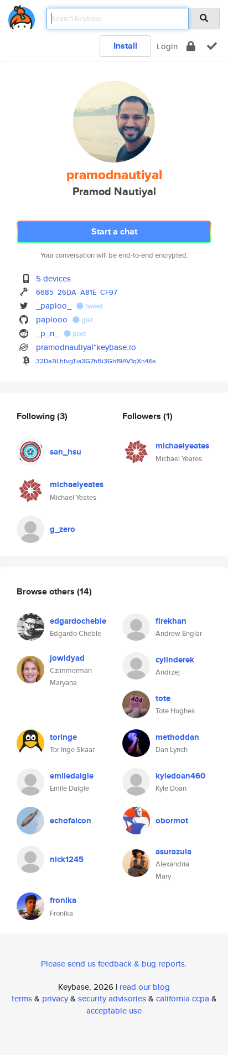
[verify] (212, 46)
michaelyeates (76, 484)
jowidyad (67, 658)
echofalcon (70, 820)
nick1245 (67, 859)
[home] (21, 15)
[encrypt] (190, 46)
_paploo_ (53, 305)
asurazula (173, 851)
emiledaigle (72, 776)
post (78, 333)
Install (125, 45)
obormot (172, 820)
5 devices (53, 278)
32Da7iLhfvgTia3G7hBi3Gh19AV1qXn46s (96, 360)
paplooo (52, 319)
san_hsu (65, 452)
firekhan (171, 621)
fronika (63, 900)
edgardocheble (78, 621)
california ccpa (182, 998)
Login (167, 46)
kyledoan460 (180, 776)
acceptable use (114, 1010)
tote (163, 698)
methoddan (177, 737)
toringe (63, 737)
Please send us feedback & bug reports (113, 963)
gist (86, 320)
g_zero (62, 529)
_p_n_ (47, 333)
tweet (93, 306)
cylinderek (175, 660)
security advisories (112, 998)
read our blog (145, 987)
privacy (55, 998)
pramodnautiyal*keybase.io (86, 347)
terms (22, 998)
